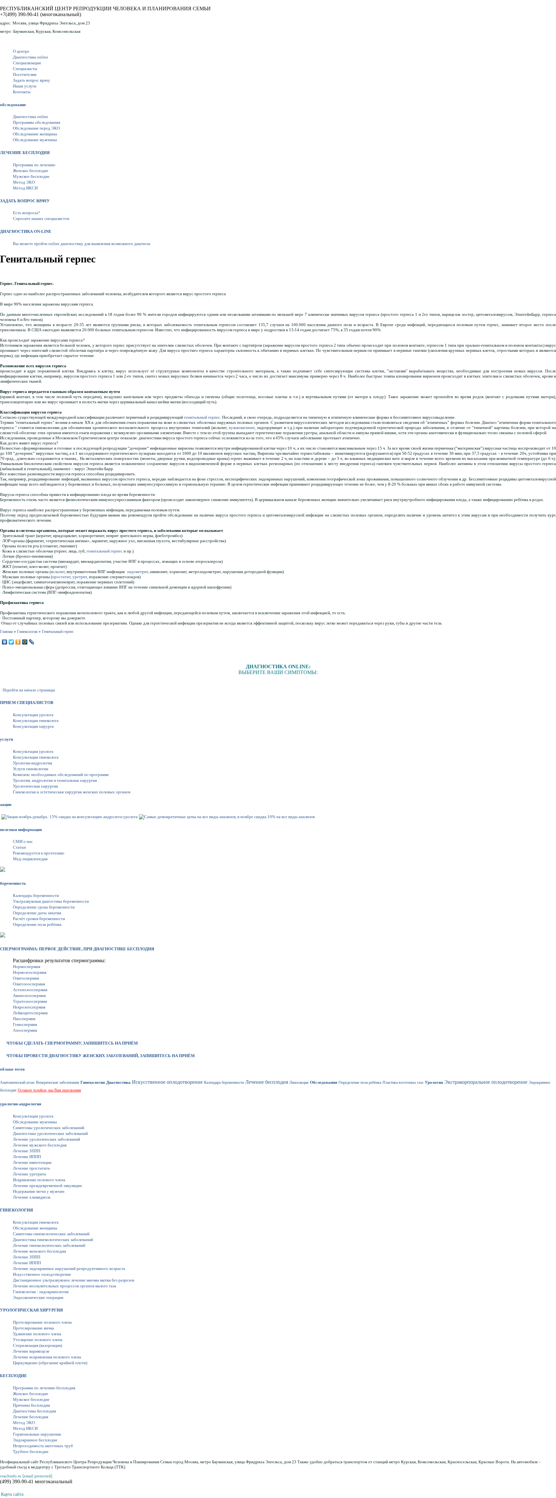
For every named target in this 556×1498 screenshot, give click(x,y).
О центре (21, 51)
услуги (6, 739)
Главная (6, 631)
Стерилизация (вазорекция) (37, 1345)
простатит (61, 576)
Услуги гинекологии (30, 768)
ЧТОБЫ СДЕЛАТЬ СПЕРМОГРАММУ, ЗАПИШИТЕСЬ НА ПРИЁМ (72, 1043)
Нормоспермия (26, 966)
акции (5, 804)
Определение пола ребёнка (37, 924)
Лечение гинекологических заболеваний (49, 1245)
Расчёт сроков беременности (39, 918)
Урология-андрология (32, 763)
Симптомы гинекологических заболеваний (51, 1233)
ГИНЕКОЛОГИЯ (16, 1210)
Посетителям (24, 74)
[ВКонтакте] (4, 642)
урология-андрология (20, 1103)
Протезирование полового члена (42, 1322)
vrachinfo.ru (10, 1476)
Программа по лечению (34, 164)
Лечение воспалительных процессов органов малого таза (64, 1285)
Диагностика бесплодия (34, 1411)
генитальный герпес (202, 417)
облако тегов (12, 1069)
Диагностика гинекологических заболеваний (53, 1239)
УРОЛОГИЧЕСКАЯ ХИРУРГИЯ (31, 1310)
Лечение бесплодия (30, 1416)
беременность (13, 883)
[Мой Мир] (25, 642)
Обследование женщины (35, 134)
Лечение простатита (31, 1168)
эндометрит (137, 571)
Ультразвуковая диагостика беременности (51, 901)
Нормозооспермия (29, 972)
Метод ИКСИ (25, 188)
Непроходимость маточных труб (43, 1445)
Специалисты (25, 68)
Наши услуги (24, 86)
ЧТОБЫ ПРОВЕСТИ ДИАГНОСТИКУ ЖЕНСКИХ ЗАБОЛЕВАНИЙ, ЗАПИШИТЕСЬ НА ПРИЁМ (100, 1055)
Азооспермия (25, 1030)
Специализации (27, 62)
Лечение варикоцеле (31, 1351)
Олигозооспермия (29, 984)
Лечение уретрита (29, 1174)
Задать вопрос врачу (31, 80)
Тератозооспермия (30, 1001)
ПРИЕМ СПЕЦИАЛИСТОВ (26, 702)
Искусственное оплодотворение (42, 1274)
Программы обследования (36, 122)
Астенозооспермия (30, 989)
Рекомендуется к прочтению (38, 853)
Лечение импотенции (32, 1162)
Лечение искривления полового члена (47, 1357)
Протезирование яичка (33, 1328)
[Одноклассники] (18, 642)
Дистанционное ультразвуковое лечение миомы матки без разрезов (73, 1280)
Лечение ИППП (27, 1156)
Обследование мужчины (35, 139)
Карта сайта (12, 1494)
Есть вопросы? (26, 212)
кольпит (58, 571)
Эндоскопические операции (38, 1297)
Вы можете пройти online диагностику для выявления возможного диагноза (81, 243)
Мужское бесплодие (31, 176)
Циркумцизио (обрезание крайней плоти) (50, 1362)
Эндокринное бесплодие (35, 1440)
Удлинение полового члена (37, 1333)
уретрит (79, 576)
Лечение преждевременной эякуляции (47, 1185)
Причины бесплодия (31, 1405)
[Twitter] (11, 642)
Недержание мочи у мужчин (38, 1191)
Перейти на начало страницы (29, 690)
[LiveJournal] (31, 642)
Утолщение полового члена (37, 1339)
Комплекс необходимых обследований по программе (61, 774)
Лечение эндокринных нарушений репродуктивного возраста (69, 1268)
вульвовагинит (242, 427)
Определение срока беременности (44, 907)
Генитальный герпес (58, 631)
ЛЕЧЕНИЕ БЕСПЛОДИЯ (25, 152)
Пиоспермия (24, 1018)
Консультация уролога (33, 714)
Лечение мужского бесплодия (40, 1145)
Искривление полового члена (39, 1179)
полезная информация (21, 829)
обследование (13, 104)
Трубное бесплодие (31, 1451)
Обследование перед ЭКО (36, 128)
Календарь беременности (36, 895)
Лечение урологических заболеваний (46, 1139)
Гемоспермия (25, 1024)
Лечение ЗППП (26, 1150)
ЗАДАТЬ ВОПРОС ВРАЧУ (25, 200)
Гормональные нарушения (37, 1434)
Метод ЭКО (24, 182)
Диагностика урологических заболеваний (50, 1133)
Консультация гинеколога (36, 720)
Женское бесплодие (30, 170)
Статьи (19, 847)
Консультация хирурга (33, 726)
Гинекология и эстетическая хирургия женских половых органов (71, 792)
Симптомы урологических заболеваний (48, 1127)
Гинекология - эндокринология (41, 1291)
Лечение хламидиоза (32, 1197)
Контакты (22, 91)
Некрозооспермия (29, 1007)
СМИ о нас (23, 841)
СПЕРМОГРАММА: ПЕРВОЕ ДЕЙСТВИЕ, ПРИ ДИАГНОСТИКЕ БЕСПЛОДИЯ (77, 948)
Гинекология (27, 631)
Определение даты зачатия (37, 912)
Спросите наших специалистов (41, 218)
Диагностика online (30, 57)
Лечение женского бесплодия (39, 1251)
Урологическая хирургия (35, 786)
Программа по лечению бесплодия (44, 1387)
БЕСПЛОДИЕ (13, 1375)
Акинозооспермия (29, 995)
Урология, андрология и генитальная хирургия (55, 780)
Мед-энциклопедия (30, 858)
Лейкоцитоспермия (30, 1012)
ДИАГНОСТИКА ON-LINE (25, 231)
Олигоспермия (26, 978)
